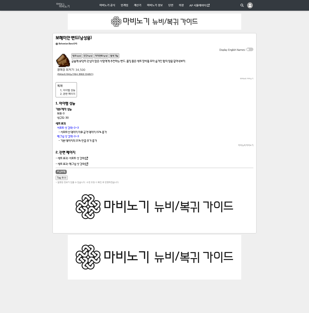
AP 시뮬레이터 (198, 5)
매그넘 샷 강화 (65, 136)
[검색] (242, 5)
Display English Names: (232, 49)
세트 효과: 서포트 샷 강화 (71, 158)
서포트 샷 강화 (65, 128)
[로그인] (250, 5)
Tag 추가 (61, 177)
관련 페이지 (67, 93)
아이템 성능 (67, 90)
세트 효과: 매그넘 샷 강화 (71, 164)
